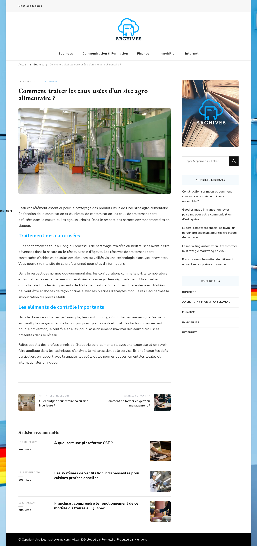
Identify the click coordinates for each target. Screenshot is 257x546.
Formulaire (109, 540)
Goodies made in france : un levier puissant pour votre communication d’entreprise (207, 214)
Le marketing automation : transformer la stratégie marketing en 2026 (209, 248)
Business (66, 54)
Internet (192, 54)
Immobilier (167, 54)
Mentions (141, 540)
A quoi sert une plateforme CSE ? (83, 442)
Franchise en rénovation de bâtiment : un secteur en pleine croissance (208, 261)
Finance (143, 54)
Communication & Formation (105, 54)
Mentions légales (30, 6)
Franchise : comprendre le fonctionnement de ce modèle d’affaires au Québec (96, 506)
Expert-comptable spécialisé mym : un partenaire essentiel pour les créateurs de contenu (209, 233)
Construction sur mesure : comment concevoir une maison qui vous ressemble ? (207, 196)
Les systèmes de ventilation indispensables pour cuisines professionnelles (96, 475)
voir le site (47, 263)
